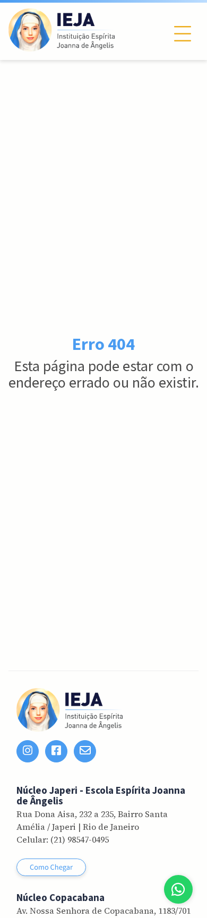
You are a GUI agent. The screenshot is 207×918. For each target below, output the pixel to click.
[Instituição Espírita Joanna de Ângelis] (61, 30)
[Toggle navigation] (183, 34)
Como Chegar (51, 867)
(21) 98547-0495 (79, 839)
